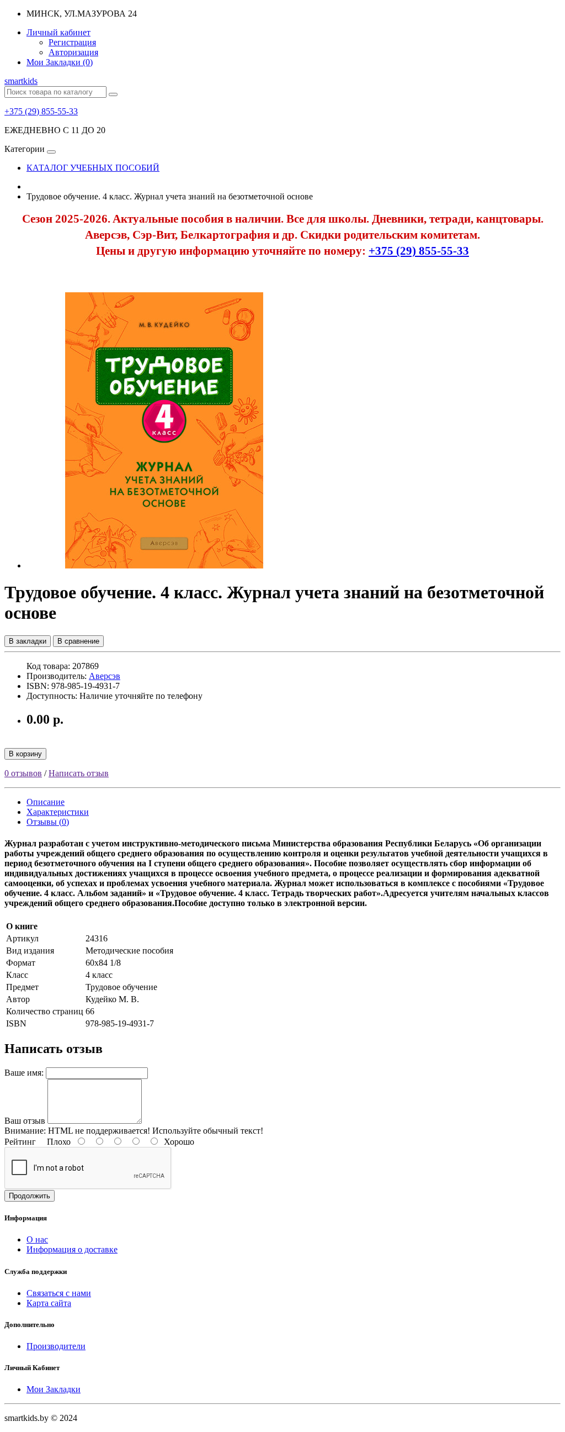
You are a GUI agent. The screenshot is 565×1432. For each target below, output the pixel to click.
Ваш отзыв (24, 1120)
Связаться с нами (58, 1293)
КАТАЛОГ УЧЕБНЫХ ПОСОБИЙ (92, 167)
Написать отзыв (79, 773)
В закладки (27, 641)
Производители (56, 1346)
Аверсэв (104, 676)
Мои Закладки (53, 1389)
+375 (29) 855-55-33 (41, 111)
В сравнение (78, 641)
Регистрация (72, 42)
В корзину (25, 754)
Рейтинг (20, 1141)
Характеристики (57, 812)
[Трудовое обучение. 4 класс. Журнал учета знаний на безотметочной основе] (164, 565)
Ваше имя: (24, 1072)
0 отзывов (23, 773)
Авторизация (73, 52)
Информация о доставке (72, 1249)
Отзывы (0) (47, 821)
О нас (37, 1239)
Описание (45, 802)
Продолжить (29, 1196)
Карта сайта (48, 1303)
